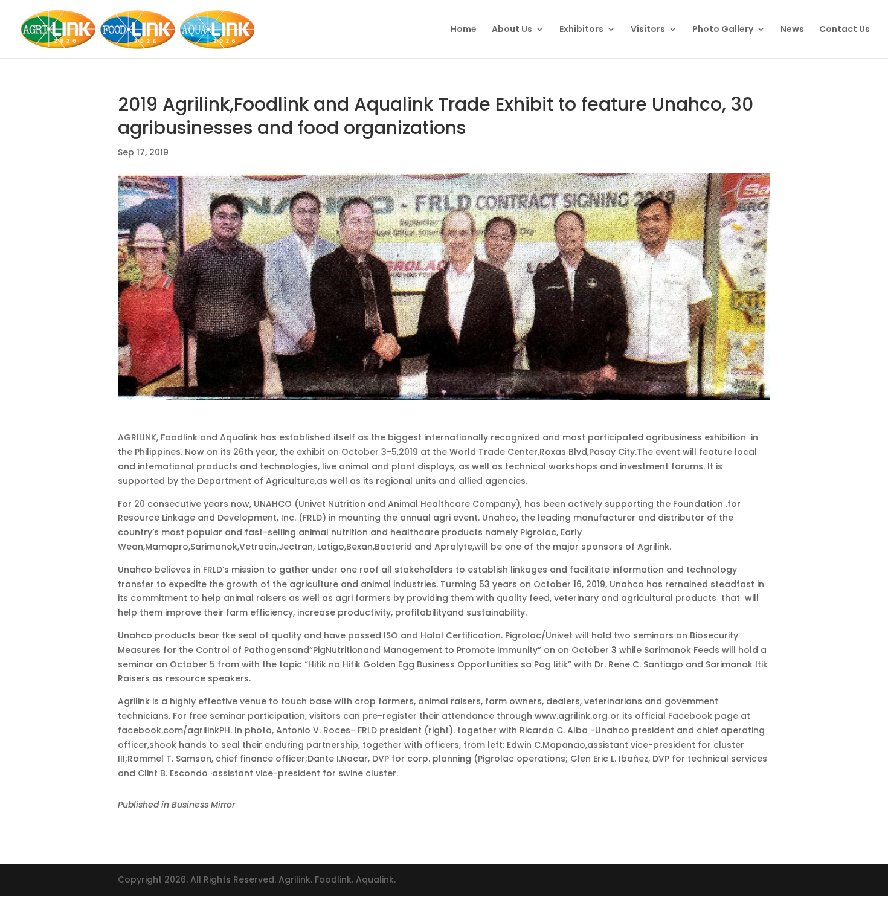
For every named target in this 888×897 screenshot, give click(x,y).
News (792, 30)
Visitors (648, 30)
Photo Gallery (722, 30)
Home (464, 30)
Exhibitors (581, 30)
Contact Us (844, 30)
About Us (512, 30)
